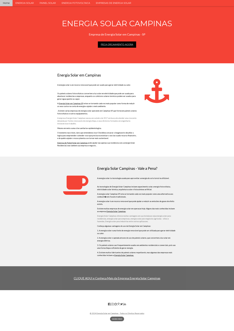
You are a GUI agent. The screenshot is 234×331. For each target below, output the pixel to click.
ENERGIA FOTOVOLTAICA (76, 3)
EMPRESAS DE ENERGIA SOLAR (113, 3)
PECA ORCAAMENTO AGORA (117, 44)
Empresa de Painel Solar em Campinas (72, 143)
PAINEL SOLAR (48, 3)
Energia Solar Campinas (116, 211)
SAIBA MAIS (117, 319)
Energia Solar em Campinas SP (71, 103)
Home (6, 3)
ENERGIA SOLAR (24, 3)
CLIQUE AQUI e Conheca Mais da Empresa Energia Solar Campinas (117, 278)
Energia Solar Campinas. (124, 255)
